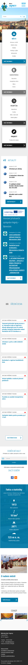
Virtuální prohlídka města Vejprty (9, 579)
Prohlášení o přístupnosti (7, 650)
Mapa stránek (4, 648)
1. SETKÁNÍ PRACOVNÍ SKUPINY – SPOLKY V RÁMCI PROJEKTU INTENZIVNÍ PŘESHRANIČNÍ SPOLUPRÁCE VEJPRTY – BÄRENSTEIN (16, 265)
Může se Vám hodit (14, 115)
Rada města (14, 78)
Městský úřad (14, 53)
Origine (9, 663)
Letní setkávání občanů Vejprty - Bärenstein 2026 (15, 237)
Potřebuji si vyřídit (14, 50)
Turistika (14, 112)
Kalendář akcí (14, 109)
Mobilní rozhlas (14, 45)
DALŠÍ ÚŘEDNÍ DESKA (12, 438)
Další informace (6, 600)
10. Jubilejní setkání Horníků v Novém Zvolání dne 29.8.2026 (16, 186)
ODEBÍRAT (14, 462)
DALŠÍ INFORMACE (8, 61)
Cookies (3, 654)
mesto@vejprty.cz (9, 642)
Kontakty (14, 56)
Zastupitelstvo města (14, 81)
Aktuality (14, 48)
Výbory (14, 84)
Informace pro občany (15, 169)
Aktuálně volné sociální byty (15, 195)
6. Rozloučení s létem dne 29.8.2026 (16, 176)
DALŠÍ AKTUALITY (11, 202)
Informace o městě (14, 42)
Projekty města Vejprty (14, 140)
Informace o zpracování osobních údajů (14, 467)
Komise (14, 87)
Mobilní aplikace (14, 117)
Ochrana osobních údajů (7, 652)
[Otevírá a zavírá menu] (23, 5)
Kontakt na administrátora (8, 656)
